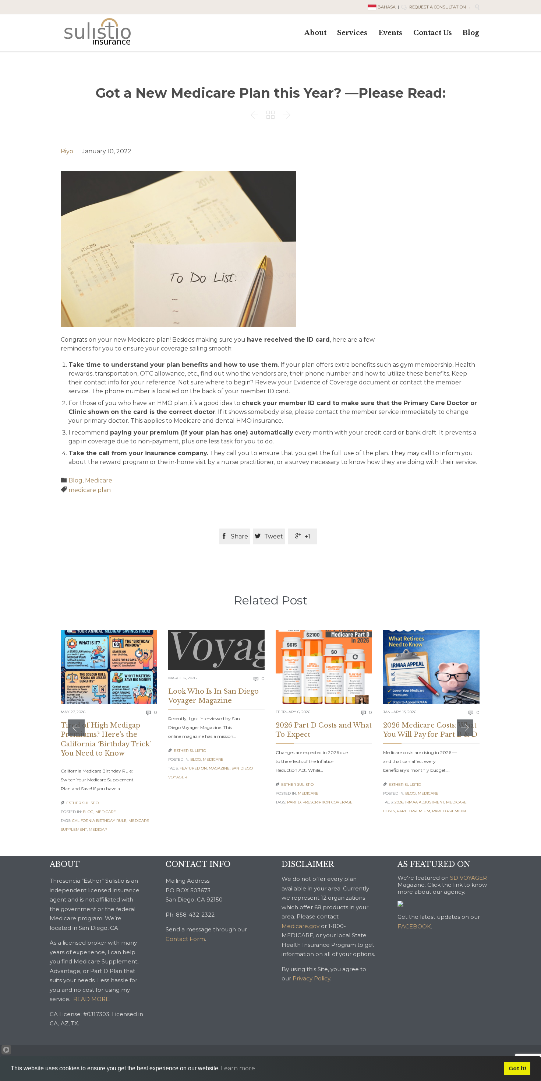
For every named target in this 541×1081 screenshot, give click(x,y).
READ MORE (91, 998)
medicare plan (89, 490)
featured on (193, 768)
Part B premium (413, 811)
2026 (399, 802)
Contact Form (185, 938)
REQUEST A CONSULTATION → (436, 7)
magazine (219, 768)
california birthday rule (99, 820)
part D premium (449, 811)
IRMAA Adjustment (424, 802)
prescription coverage (328, 802)
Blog (75, 480)
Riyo (67, 151)
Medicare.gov (300, 926)
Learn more (238, 1068)
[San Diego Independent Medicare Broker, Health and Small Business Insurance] (97, 31)
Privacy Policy (311, 978)
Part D (294, 802)
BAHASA (386, 7)
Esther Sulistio (82, 803)
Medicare (98, 480)
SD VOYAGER (468, 877)
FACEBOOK (414, 926)
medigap (98, 829)
